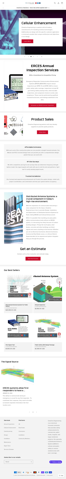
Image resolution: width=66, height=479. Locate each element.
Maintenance (7, 442)
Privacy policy (50, 475)
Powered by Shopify (31, 475)
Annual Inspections (9, 424)
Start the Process (33, 259)
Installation (7, 438)
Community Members (24, 438)
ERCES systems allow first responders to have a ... (16, 389)
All (19, 424)
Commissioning (8, 431)
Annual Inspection (40, 304)
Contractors (22, 431)
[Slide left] (29, 412)
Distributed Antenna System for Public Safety (17, 305)
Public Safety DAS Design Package (44, 345)
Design (6, 435)
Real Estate (22, 428)
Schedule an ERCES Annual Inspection (42, 105)
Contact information (41, 475)
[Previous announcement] (3, 8)
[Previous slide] (24, 56)
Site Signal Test (10, 345)
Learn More (26, 41)
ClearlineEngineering (21, 475)
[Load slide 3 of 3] (33, 56)
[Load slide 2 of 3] (31, 56)
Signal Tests (7, 446)
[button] (3, 3)
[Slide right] (36, 412)
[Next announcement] (63, 8)
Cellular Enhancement (10, 428)
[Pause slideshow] (41, 56)
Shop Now (42, 132)
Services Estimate (9, 449)
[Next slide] (37, 56)
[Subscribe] (31, 462)
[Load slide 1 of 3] (28, 56)
